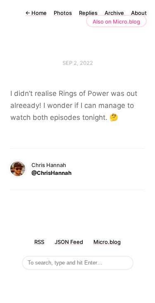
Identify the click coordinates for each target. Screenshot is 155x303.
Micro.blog (107, 242)
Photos (63, 13)
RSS (39, 242)
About (139, 13)
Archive (114, 13)
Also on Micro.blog (116, 21)
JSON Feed (69, 242)
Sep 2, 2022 (77, 63)
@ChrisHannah (51, 172)
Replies (88, 13)
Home (36, 13)
